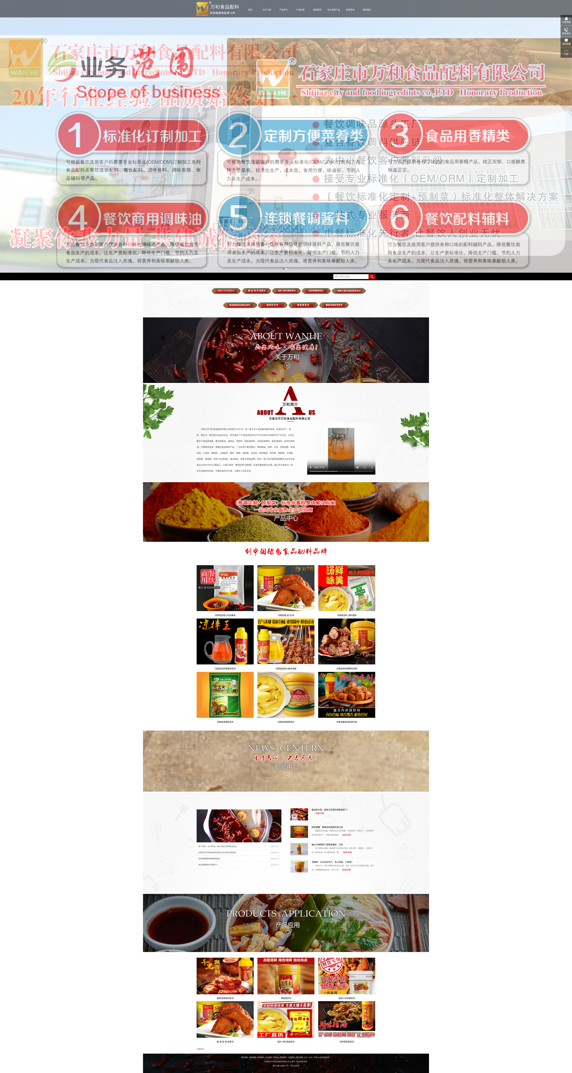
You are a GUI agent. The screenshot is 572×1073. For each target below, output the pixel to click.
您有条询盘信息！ (322, 1057)
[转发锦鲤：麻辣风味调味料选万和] (299, 832)
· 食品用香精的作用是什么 (207, 865)
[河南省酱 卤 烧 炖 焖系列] (285, 588)
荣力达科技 (294, 1066)
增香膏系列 (286, 998)
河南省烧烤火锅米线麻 (286, 668)
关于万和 (267, 9)
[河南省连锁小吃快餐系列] (225, 588)
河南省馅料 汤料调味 (346, 615)
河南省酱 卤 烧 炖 (286, 615)
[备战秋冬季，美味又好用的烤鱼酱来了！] (299, 814)
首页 (250, 9)
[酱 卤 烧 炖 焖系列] (225, 1019)
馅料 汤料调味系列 (286, 1042)
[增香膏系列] (285, 976)
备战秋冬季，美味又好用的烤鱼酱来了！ (330, 810)
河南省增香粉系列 (225, 722)
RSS (306, 1057)
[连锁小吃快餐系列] (346, 976)
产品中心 (283, 9)
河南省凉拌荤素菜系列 (225, 668)
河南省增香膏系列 (286, 722)
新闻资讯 (350, 9)
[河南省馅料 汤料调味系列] (346, 588)
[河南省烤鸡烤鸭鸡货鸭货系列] (346, 641)
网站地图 (299, 1057)
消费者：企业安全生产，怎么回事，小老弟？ (332, 862)
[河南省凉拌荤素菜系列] (225, 641)
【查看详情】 (319, 813)
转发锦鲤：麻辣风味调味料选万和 (327, 827)
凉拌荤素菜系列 (346, 1042)
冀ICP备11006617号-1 (281, 1066)
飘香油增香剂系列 (225, 998)
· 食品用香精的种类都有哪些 (208, 859)
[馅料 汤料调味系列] (285, 1019)
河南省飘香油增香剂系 (346, 722)
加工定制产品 (333, 9)
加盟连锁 (317, 9)
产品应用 (300, 9)
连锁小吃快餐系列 (346, 998)
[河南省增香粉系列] (225, 695)
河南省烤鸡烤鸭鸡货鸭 (346, 668)
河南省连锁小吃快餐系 (225, 615)
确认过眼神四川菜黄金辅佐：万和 (327, 844)
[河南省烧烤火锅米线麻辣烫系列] (285, 641)
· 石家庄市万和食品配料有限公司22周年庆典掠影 (216, 853)
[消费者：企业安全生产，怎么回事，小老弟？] (299, 867)
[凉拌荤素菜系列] (346, 1019)
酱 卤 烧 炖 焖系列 (225, 1042)
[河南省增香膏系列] (285, 695)
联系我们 (367, 9)
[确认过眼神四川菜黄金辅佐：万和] (299, 849)
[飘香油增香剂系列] (225, 976)
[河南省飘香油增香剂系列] (346, 695)
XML (311, 1057)
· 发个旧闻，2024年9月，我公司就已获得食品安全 (217, 846)
